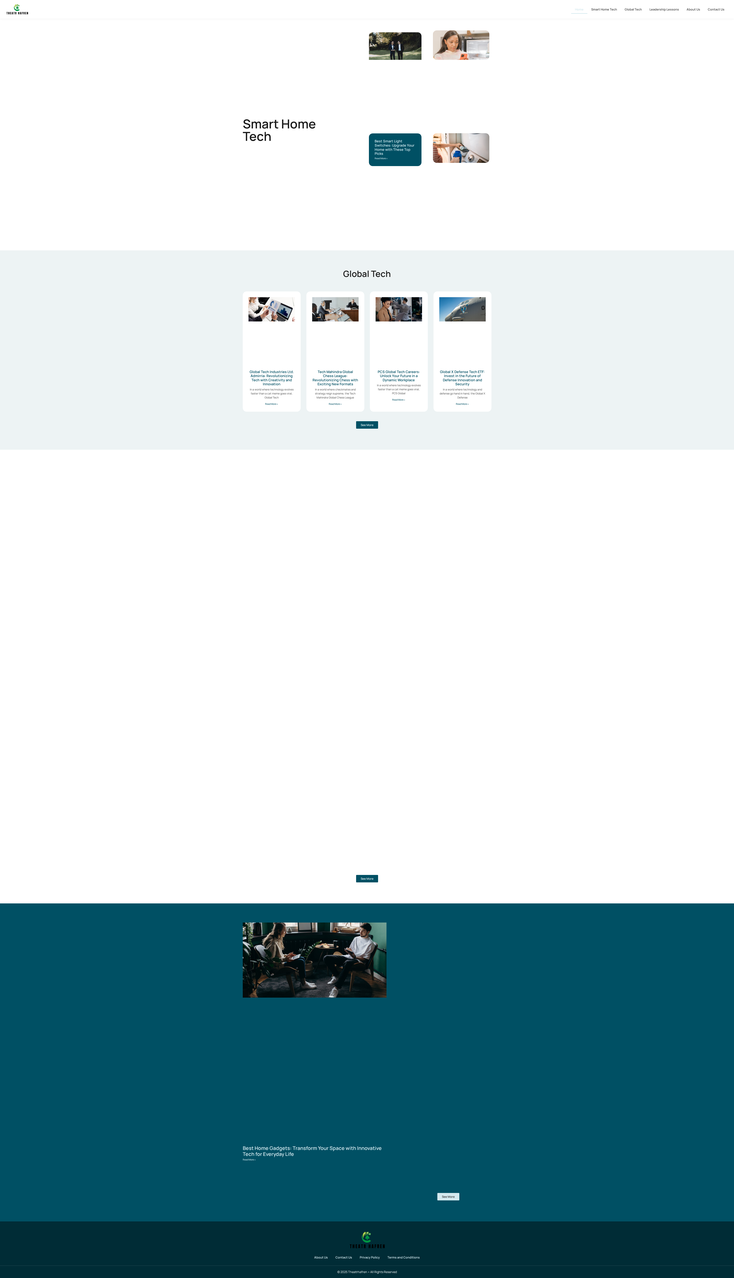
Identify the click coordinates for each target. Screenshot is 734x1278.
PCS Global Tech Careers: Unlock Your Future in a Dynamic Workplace (399, 375)
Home (579, 9)
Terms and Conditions (403, 1257)
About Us (693, 9)
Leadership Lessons (664, 9)
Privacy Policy (370, 1257)
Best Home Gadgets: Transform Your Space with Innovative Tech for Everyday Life (312, 1151)
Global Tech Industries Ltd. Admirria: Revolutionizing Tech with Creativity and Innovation (272, 377)
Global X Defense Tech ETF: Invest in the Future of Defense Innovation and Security (462, 377)
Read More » (381, 158)
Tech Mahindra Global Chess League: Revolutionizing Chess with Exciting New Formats (335, 377)
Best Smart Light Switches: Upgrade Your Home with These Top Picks (394, 147)
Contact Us (716, 9)
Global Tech (633, 9)
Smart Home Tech (604, 9)
